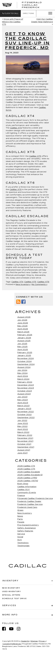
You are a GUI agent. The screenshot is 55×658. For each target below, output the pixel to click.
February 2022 (24, 435)
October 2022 (24, 414)
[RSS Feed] (18, 301)
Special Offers (11, 595)
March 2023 (23, 406)
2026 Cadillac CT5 (26, 469)
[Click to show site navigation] (49, 13)
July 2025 (22, 344)
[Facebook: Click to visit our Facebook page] (5, 629)
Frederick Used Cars (27, 507)
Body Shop (22, 484)
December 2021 (25, 438)
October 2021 (24, 444)
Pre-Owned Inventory (28, 525)
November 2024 (25, 358)
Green (20, 510)
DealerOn (25, 641)
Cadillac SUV (23, 489)
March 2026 (23, 332)
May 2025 (22, 347)
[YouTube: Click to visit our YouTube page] (12, 629)
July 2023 (22, 397)
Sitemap (34, 641)
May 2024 (22, 373)
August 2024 (23, 367)
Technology (23, 543)
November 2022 (25, 412)
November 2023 (25, 388)
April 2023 (22, 403)
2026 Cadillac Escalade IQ (30, 475)
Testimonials (23, 546)
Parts (20, 519)
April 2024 (22, 376)
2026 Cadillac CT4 (26, 466)
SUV (19, 540)
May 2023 (22, 400)
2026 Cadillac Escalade (28, 472)
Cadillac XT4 (16, 128)
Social (20, 537)
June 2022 (22, 423)
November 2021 (25, 441)
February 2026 (24, 335)
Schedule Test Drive (14, 598)
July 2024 (22, 370)
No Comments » (39, 284)
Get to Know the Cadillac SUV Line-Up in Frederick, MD (27, 41)
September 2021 (25, 447)
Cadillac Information (26, 487)
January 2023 (24, 409)
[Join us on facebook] (23, 301)
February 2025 (24, 352)
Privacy (42, 641)
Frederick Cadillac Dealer (29, 501)
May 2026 (22, 326)
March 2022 (23, 432)
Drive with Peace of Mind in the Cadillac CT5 (12, 21)
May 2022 (22, 426)
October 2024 (24, 361)
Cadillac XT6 (16, 189)
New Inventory (23, 284)
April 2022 (22, 429)
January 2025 (24, 355)
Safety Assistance (26, 528)
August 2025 (23, 341)
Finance (21, 495)
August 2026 (23, 317)
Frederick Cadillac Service (30, 504)
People (20, 522)
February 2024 (24, 382)
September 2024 (26, 364)
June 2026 (22, 323)
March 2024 (23, 379)
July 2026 (22, 320)
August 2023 (24, 394)
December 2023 (25, 385)
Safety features (25, 531)
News (20, 516)
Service (21, 534)
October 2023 (24, 391)
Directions (28, 13)
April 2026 (22, 329)
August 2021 (23, 450)
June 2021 (22, 453)
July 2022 (22, 420)
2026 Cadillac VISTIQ (27, 481)
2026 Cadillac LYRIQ (27, 478)
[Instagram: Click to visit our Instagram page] (20, 629)
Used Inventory (11, 591)
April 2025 (22, 349)
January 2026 (24, 338)
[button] (10, 13)
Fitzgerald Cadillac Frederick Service (35, 498)
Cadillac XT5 (35, 156)
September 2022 (26, 417)
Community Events (26, 492)
